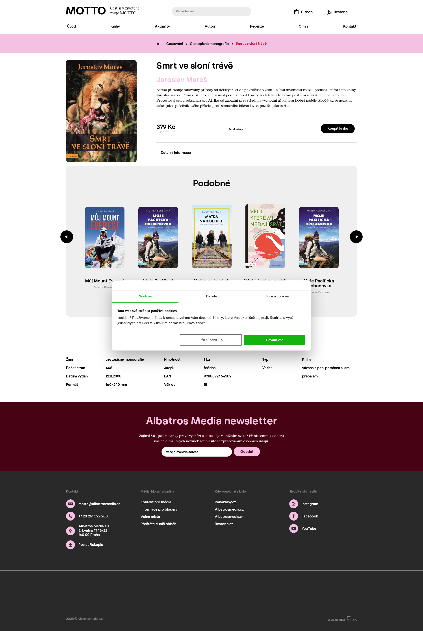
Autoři (210, 26)
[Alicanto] (204, 582)
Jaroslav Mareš (181, 79)
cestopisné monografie (125, 359)
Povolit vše (274, 340)
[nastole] (121, 582)
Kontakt (349, 26)
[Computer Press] (135, 582)
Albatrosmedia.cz (229, 509)
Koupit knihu (337, 128)
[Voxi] (246, 582)
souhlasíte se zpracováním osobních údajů (234, 441)
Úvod (71, 26)
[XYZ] (94, 582)
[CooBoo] (80, 582)
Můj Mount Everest (104, 280)
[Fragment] (190, 582)
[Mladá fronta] (315, 582)
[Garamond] (329, 582)
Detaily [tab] (211, 296)
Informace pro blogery (159, 509)
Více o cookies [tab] (277, 296)
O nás (303, 26)
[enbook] (66, 596)
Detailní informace (176, 153)
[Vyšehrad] (232, 582)
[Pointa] (301, 582)
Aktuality (162, 26)
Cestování (174, 44)
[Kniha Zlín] (218, 582)
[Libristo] (357, 596)
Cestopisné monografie (209, 44)
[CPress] (149, 582)
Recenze (257, 26)
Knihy (115, 26)
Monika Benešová (104, 287)
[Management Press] (163, 582)
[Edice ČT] (260, 582)
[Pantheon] (287, 582)
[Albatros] (66, 582)
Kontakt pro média (156, 502)
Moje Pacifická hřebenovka (319, 283)
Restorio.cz (224, 524)
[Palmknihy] (273, 582)
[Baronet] (343, 582)
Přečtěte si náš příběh (158, 524)
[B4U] (177, 582)
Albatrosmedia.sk (229, 517)
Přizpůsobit (208, 340)
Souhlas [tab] (145, 296)
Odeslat (246, 452)
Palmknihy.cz (225, 502)
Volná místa (150, 517)
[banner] (86, 11)
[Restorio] (357, 582)
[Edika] (107, 582)
